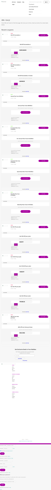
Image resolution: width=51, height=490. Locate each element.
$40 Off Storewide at (15, 35)
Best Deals (13, 388)
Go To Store (25, 112)
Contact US (13, 370)
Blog (23, 2)
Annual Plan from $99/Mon (17, 96)
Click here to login (10, 458)
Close (1, 489)
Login (9, 472)
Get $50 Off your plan (16, 227)
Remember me (4, 450)
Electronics (13, 379)
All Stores (14, 2)
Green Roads (31, 9)
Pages (13, 4)
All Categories (14, 387)
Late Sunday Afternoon (33, 6)
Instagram (13, 396)
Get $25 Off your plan (16, 286)
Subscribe (20, 358)
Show (13, 448)
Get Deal (43, 96)
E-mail (1, 463)
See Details (5, 41)
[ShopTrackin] (5, 1)
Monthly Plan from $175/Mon (15, 194)
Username (1, 460)
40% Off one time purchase (15, 317)
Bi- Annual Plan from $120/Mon (15, 128)
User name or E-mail (3, 481)
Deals (13, 377)
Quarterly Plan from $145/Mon (15, 161)
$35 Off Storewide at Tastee (15, 65)
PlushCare (31, 11)
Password (1, 448)
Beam (30, 14)
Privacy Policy (25, 360)
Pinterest (13, 397)
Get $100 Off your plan (16, 256)
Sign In (46, 2)
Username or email (3, 445)
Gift (12, 378)
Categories (19, 2)
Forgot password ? (10, 450)
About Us (13, 368)
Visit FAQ (27, 60)
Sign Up (9, 456)
